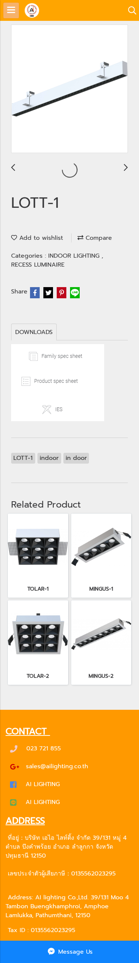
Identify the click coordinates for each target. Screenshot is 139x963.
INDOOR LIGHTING (75, 255)
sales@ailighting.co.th (57, 766)
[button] (129, 10)
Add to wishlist (40, 237)
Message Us (74, 951)
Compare (97, 237)
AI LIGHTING (43, 784)
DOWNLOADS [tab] (34, 332)
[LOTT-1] (69, 89)
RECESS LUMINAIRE (37, 264)
